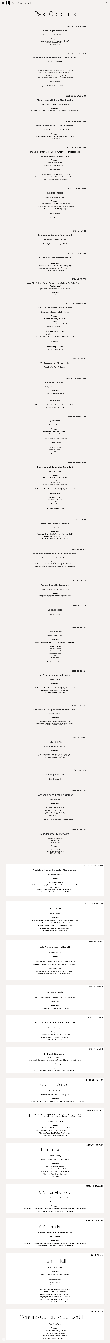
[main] (55, 14)
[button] (2, 3)
